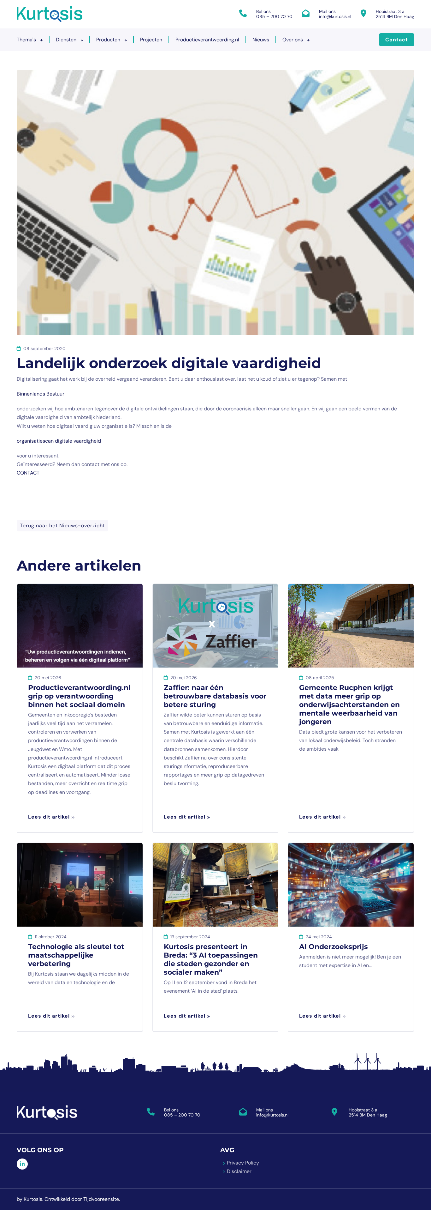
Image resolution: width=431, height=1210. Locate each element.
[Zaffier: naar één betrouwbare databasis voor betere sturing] (215, 626)
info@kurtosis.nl (335, 16)
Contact (396, 39)
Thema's (27, 39)
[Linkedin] (22, 1164)
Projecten (151, 39)
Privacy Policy (243, 1162)
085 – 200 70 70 (274, 16)
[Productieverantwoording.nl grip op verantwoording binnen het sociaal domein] (80, 626)
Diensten (67, 39)
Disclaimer (239, 1171)
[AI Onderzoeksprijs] (351, 885)
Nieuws (260, 39)
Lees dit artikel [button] (49, 817)
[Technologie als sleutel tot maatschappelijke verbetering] (80, 885)
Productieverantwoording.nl (207, 39)
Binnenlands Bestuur (40, 393)
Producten (108, 39)
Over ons (293, 39)
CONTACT (28, 472)
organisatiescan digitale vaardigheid (59, 441)
